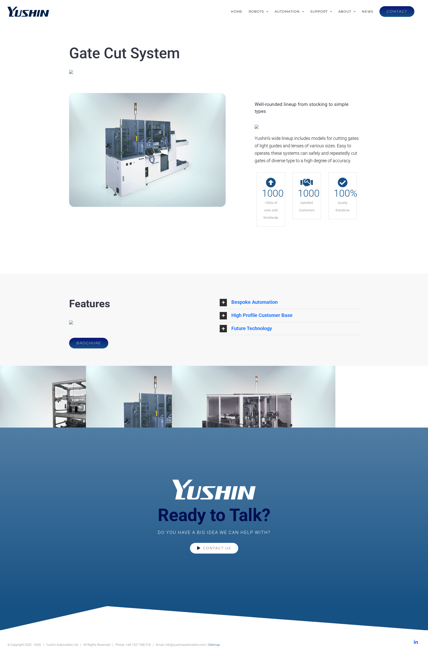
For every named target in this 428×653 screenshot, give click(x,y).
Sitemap (214, 645)
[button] (289, 302)
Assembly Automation (278, 425)
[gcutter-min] (147, 95)
